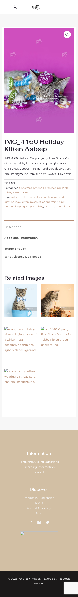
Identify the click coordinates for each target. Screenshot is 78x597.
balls (23, 197)
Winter (26, 192)
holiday (15, 201)
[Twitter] (47, 522)
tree (58, 206)
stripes (30, 206)
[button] (15, 7)
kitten (25, 201)
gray (7, 201)
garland (59, 197)
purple (8, 206)
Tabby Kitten (12, 192)
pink (62, 201)
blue (30, 197)
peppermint (50, 201)
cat (36, 197)
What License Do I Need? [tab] (22, 256)
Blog (39, 513)
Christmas (25, 187)
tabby (39, 206)
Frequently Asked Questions (39, 462)
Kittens (37, 187)
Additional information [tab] (21, 238)
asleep (15, 197)
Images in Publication (39, 498)
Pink (65, 187)
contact (39, 472)
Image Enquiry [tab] (15, 248)
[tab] (39, 221)
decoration (46, 197)
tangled (49, 206)
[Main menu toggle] (6, 7)
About (39, 503)
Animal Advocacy (39, 508)
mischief (35, 201)
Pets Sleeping (52, 187)
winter (66, 206)
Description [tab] (12, 227)
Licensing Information (39, 467)
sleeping (19, 206)
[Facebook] (39, 522)
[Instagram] (30, 522)
